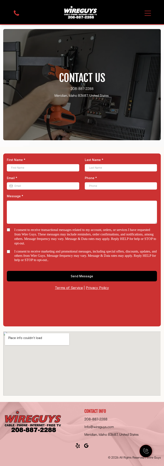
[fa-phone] (16, 13)
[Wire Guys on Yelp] (78, 445)
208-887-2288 (82, 88)
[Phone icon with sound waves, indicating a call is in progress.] (146, 451)
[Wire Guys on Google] (86, 445)
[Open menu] (148, 13)
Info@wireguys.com (99, 427)
